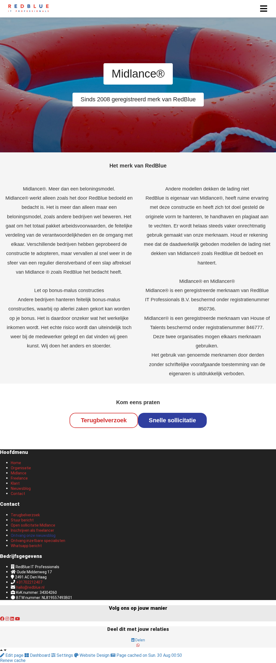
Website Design (94, 655)
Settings (65, 655)
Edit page (14, 655)
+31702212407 (29, 582)
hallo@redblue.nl (30, 587)
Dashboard (40, 655)
